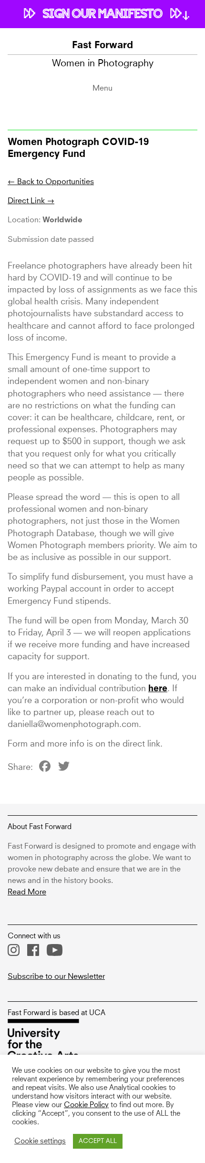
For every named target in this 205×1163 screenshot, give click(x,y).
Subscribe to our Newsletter (56, 976)
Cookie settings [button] (40, 1141)
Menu (102, 88)
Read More (27, 892)
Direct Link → (31, 201)
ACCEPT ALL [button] (98, 1141)
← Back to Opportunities (51, 182)
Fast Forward (102, 46)
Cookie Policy (86, 1105)
